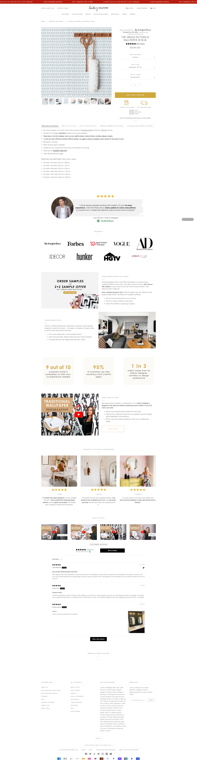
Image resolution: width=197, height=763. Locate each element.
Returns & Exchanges (48, 702)
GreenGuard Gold (87, 130)
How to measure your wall (49, 693)
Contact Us (44, 687)
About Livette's (75, 687)
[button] (131, 44)
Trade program (75, 711)
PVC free (104, 130)
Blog (72, 708)
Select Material (135, 54)
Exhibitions (74, 705)
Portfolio (74, 693)
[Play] (76, 74)
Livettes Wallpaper (67, 750)
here (61, 154)
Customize (44, 696)
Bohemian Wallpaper (56, 21)
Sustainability (75, 699)
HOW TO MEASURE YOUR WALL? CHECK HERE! (135, 118)
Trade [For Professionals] (106, 750)
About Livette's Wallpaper (128, 750)
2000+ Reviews (75, 690)
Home (43, 21)
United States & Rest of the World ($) (98, 745)
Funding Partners (76, 702)
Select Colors (135, 74)
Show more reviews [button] (98, 639)
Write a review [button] (112, 550)
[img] (56, 565)
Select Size (135, 64)
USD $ (98, 738)
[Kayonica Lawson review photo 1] (136, 622)
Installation (113, 429)
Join (151, 700)
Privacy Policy (45, 708)
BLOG (90, 750)
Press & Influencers (77, 696)
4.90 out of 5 (89, 550)
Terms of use (45, 705)
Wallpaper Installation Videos (51, 690)
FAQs (42, 699)
